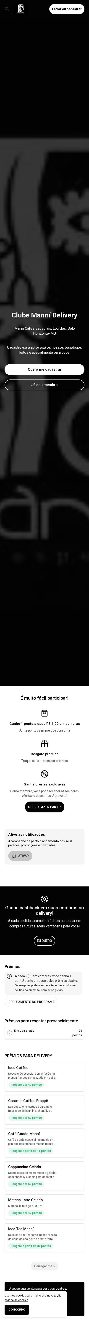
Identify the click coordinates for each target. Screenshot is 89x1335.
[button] (7, 9)
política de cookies (16, 1300)
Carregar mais (44, 1266)
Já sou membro (44, 385)
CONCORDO (17, 1309)
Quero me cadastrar (44, 369)
